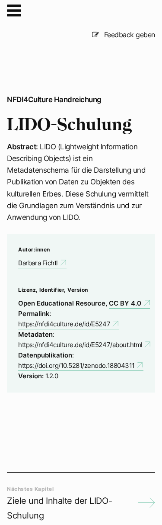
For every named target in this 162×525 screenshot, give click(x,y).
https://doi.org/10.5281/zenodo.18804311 (76, 365)
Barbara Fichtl (37, 263)
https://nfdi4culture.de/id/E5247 (64, 324)
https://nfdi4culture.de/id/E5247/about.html (80, 345)
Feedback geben (128, 34)
